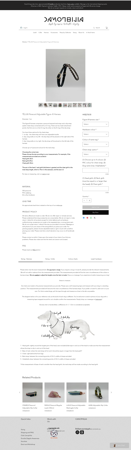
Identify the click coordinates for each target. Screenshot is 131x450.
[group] (65, 397)
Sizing (23, 429)
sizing (44, 174)
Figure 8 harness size (91, 120)
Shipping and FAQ (27, 432)
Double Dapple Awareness (27, 438)
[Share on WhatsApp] (91, 218)
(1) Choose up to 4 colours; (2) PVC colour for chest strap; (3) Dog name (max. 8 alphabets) (94, 163)
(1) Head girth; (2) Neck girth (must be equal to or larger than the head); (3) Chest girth (94, 181)
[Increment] (89, 200)
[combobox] (95, 124)
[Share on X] (95, 218)
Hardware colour (89, 130)
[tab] (30, 259)
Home (24, 42)
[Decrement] (84, 200)
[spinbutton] (86, 200)
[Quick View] (32, 392)
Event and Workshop (27, 444)
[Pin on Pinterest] (87, 218)
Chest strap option (90, 150)
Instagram (98, 299)
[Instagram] (77, 432)
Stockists (24, 441)
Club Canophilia (26, 435)
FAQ (34, 250)
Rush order (70, 4)
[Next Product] (111, 392)
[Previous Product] (20, 392)
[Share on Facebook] (84, 218)
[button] (107, 28)
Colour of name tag (90, 140)
